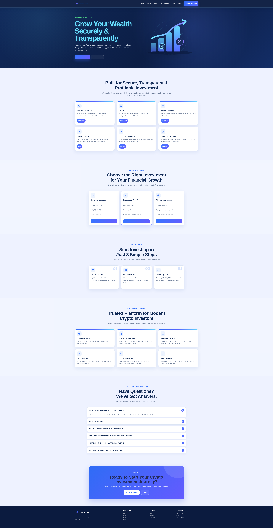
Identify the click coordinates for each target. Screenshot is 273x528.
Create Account (191, 3)
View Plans (97, 57)
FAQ (173, 3)
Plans (155, 3)
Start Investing (82, 57)
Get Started (136, 221)
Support (178, 515)
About (149, 3)
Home (142, 3)
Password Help (180, 517)
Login (179, 3)
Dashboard (152, 517)
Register (152, 515)
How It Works (164, 3)
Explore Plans (169, 221)
